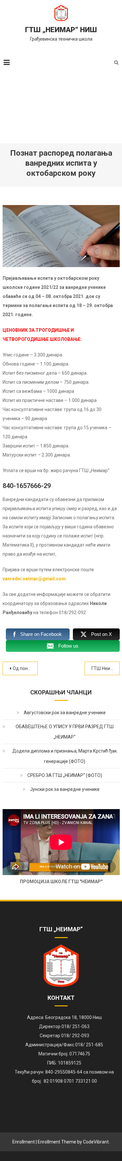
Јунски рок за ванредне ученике (65, 789)
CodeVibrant (96, 1141)
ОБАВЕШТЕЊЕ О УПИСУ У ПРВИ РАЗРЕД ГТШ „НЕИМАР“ (65, 732)
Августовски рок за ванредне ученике (65, 712)
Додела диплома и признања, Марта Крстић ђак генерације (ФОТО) (64, 756)
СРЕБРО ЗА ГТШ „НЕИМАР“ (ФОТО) (64, 775)
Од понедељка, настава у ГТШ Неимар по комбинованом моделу (25, 668)
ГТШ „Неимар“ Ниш (61, 30)
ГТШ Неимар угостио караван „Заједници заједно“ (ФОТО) (105, 668)
